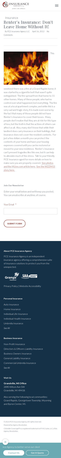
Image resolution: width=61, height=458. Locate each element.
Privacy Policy (11, 286)
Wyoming (46, 400)
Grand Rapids (10, 400)
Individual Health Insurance (17, 318)
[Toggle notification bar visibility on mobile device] (5, 442)
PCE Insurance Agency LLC (18, 31)
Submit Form (14, 223)
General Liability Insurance (17, 358)
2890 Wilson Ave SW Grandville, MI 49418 (15, 387)
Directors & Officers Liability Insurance (23, 348)
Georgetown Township (29, 400)
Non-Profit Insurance (14, 344)
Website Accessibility (30, 286)
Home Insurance (12, 309)
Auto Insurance (11, 304)
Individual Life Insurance (16, 313)
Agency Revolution (20, 425)
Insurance (11, 17)
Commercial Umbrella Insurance (20, 363)
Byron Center (15, 403)
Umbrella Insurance (13, 323)
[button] (56, 5)
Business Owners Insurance (18, 353)
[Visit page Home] (16, 5)
